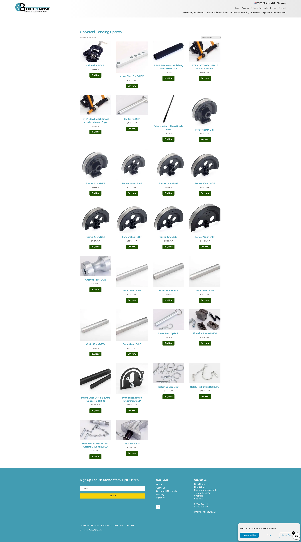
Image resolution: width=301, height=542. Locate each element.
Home (237, 8)
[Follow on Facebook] (158, 507)
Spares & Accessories (274, 13)
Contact (282, 8)
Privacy (108, 525)
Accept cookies (249, 535)
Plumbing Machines (193, 13)
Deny (269, 535)
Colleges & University (259, 8)
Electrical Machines (217, 13)
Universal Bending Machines (245, 13)
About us (245, 8)
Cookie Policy (129, 525)
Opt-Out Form (117, 525)
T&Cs (101, 525)
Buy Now (95, 75)
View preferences (288, 535)
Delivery (273, 8)
